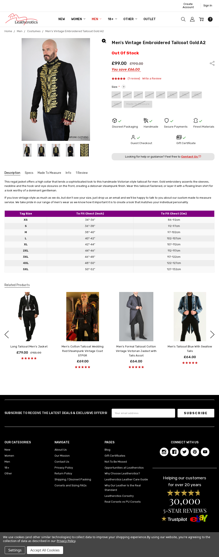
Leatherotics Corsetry (119, 495)
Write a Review (151, 78)
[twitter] (184, 452)
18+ (111, 19)
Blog (107, 449)
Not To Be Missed (116, 461)
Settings (15, 550)
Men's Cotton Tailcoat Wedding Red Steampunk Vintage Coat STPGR (83, 351)
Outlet (150, 19)
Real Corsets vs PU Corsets (123, 501)
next (212, 334)
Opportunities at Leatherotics (124, 467)
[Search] (183, 19)
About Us (61, 449)
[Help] (210, 19)
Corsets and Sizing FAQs (71, 485)
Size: (118, 86)
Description (12, 173)
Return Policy (63, 473)
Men (95, 19)
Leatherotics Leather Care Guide (126, 479)
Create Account (188, 5)
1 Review (82, 173)
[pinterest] (195, 452)
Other (128, 19)
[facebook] (174, 452)
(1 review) (134, 78)
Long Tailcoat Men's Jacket (29, 346)
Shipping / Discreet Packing (73, 479)
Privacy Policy (64, 467)
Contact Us (62, 461)
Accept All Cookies (45, 550)
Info (68, 173)
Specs (29, 173)
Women (77, 19)
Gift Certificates (115, 455)
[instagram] (164, 452)
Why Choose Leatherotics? (122, 473)
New (61, 19)
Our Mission (62, 455)
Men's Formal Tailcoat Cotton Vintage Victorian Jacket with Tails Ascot (136, 351)
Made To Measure (49, 173)
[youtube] (205, 452)
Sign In (207, 5)
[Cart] (201, 19)
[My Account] (192, 19)
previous (6, 334)
